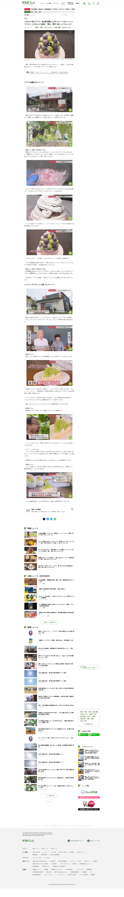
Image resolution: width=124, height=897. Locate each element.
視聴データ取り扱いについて (61, 872)
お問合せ (98, 4)
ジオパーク (61, 9)
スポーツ (89, 716)
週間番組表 (35, 854)
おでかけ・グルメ (67, 27)
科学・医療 (83, 716)
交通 (88, 718)
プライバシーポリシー (49, 874)
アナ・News (47, 857)
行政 (94, 716)
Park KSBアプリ (45, 866)
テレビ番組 (48, 3)
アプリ (93, 4)
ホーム (25, 825)
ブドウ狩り (54, 9)
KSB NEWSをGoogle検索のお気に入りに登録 (87, 667)
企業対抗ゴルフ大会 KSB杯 (59, 866)
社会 (90, 711)
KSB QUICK (52, 861)
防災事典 (95, 861)
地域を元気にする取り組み (71, 3)
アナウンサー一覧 (37, 857)
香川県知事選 (48, 9)
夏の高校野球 (36, 866)
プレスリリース (79, 869)
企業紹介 (77, 3)
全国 (40, 11)
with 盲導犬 (54, 863)
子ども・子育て (84, 720)
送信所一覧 (48, 872)
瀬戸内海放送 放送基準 (38, 872)
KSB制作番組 (44, 854)
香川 (36, 11)
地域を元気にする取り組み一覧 (40, 861)
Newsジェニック (81, 852)
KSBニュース (36, 848)
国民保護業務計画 (75, 872)
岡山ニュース (45, 848)
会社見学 (74, 863)
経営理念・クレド (37, 869)
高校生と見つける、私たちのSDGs (40, 863)
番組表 (89, 4)
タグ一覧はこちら (88, 724)
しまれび (79, 861)
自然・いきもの (93, 714)
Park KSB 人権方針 (72, 874)
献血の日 (41, 9)
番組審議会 (89, 869)
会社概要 (46, 869)
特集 (25, 18)
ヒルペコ (45, 852)
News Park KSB (36, 852)
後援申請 (93, 874)
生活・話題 (57, 27)
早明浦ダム (74, 9)
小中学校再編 (34, 9)
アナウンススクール (64, 863)
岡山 (32, 11)
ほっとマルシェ (49, 27)
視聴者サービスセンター (56, 869)
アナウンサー (56, 3)
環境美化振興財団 (37, 874)
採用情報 (84, 4)
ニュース (42, 3)
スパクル (72, 861)
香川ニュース (54, 848)
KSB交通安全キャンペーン (86, 863)
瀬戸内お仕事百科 (63, 861)
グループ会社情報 (84, 874)
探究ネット (87, 861)
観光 (92, 718)
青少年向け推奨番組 (54, 854)
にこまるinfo (53, 852)
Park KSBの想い (69, 869)
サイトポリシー (60, 874)
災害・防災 (83, 718)
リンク (91, 872)
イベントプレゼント (63, 3)
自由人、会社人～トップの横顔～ (66, 852)
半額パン (68, 9)
